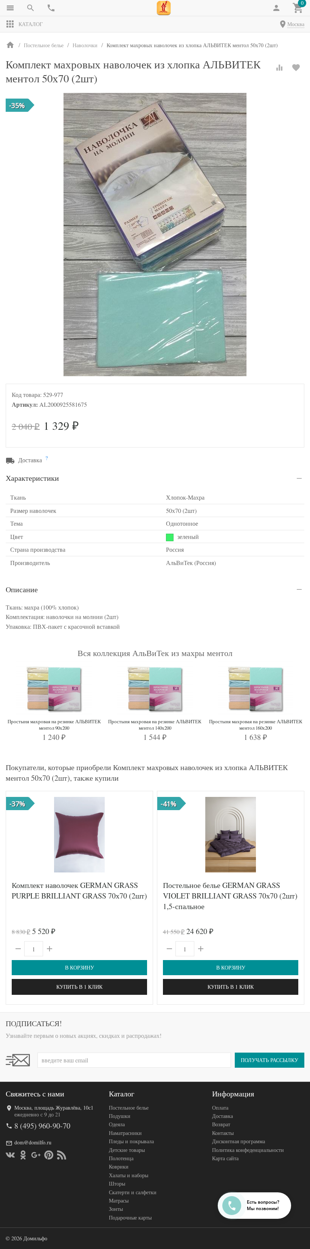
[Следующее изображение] (142, 834)
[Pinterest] (48, 1154)
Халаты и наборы (128, 1175)
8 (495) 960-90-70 (42, 1126)
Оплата (220, 1107)
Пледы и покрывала (131, 1141)
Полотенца (121, 1158)
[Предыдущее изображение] (16, 834)
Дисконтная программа (238, 1141)
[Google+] (35, 1154)
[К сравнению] (279, 67)
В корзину (79, 967)
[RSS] (61, 1154)
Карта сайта (225, 1158)
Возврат (221, 1124)
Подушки (119, 1115)
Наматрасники (125, 1132)
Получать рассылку (269, 1060)
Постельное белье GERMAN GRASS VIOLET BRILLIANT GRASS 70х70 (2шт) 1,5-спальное (230, 895)
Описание (22, 589)
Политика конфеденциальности (248, 1149)
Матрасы (119, 1200)
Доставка (222, 1115)
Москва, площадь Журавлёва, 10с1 (53, 1107)
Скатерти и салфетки (133, 1192)
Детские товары (127, 1149)
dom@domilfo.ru (32, 1142)
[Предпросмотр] (79, 834)
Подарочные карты (130, 1217)
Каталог (31, 24)
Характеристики (32, 478)
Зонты (116, 1208)
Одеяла (117, 1124)
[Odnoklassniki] (23, 1154)
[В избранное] (296, 67)
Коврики (119, 1166)
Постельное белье (129, 1107)
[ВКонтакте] (10, 1154)
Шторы (117, 1183)
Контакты (223, 1132)
